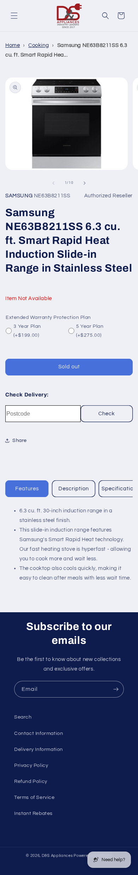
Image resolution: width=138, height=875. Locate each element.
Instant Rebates (33, 813)
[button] (14, 15)
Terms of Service (34, 797)
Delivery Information (38, 749)
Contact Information (38, 733)
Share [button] (19, 440)
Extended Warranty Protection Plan (48, 317)
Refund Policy (30, 781)
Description (73, 488)
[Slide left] (53, 183)
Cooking (38, 45)
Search (23, 717)
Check (106, 413)
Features (27, 488)
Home (12, 45)
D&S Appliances (57, 856)
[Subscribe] (115, 689)
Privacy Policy (31, 765)
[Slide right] (84, 183)
